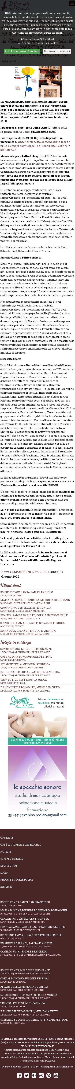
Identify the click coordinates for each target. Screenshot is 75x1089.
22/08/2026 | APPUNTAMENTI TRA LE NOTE (25, 690)
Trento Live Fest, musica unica (23, 679)
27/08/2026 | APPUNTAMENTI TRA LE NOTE (25, 652)
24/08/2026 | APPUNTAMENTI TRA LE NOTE (25, 675)
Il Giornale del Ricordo (13, 1038)
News (5, 572)
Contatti (6, 837)
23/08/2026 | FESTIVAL (12, 683)
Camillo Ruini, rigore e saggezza (30, 953)
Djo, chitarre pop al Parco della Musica (30, 672)
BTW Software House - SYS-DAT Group (26, 1066)
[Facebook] (19, 1075)
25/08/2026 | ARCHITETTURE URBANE (22, 667)
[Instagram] (41, 1075)
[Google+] (34, 1075)
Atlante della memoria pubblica (25, 664)
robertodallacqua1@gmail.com (41, 1042)
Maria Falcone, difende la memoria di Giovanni (35, 601)
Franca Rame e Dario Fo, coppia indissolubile (34, 616)
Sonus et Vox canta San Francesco (26, 593)
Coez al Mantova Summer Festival (26, 656)
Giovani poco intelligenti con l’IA (25, 609)
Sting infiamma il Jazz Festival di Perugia (32, 624)
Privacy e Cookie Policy (16, 879)
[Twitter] (26, 1075)
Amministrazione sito (61, 1066)
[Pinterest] (48, 1075)
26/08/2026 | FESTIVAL (13, 659)
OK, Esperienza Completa (22, 51)
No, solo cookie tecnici (57, 51)
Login (4, 872)
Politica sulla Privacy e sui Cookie (37, 43)
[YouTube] (56, 1075)
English (6, 886)
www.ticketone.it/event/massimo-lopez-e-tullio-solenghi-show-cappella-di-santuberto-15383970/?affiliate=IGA (35, 145)
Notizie (5, 851)
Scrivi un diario (11, 858)
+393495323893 (15, 1042)
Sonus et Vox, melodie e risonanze (26, 649)
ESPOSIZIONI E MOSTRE (29, 572)
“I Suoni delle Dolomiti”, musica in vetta (30, 687)
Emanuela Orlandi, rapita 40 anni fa (28, 632)
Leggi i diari (8, 865)
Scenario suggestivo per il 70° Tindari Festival (34, 1021)
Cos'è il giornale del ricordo (20, 844)
